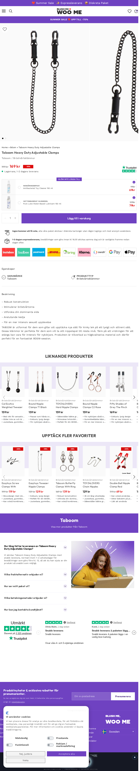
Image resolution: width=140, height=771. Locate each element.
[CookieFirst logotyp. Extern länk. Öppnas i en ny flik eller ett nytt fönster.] (7, 713)
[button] (2, 138)
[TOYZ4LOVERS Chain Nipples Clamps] (94, 461)
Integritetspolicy (76, 710)
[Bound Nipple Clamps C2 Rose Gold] (94, 382)
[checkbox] (9, 738)
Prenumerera (123, 696)
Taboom (6, 158)
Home (5, 147)
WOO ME (118, 721)
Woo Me (69, 12)
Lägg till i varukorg (79, 218)
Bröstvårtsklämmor (24, 158)
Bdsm (13, 147)
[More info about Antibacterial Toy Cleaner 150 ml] (134, 182)
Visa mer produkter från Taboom (69, 527)
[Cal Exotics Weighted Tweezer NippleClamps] (13, 382)
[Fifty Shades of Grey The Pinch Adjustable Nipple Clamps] (121, 382)
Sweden (114, 731)
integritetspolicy (18, 702)
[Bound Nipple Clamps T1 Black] (40, 382)
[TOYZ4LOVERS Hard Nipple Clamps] (67, 382)
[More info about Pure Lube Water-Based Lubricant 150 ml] (134, 197)
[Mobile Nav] (4, 11)
